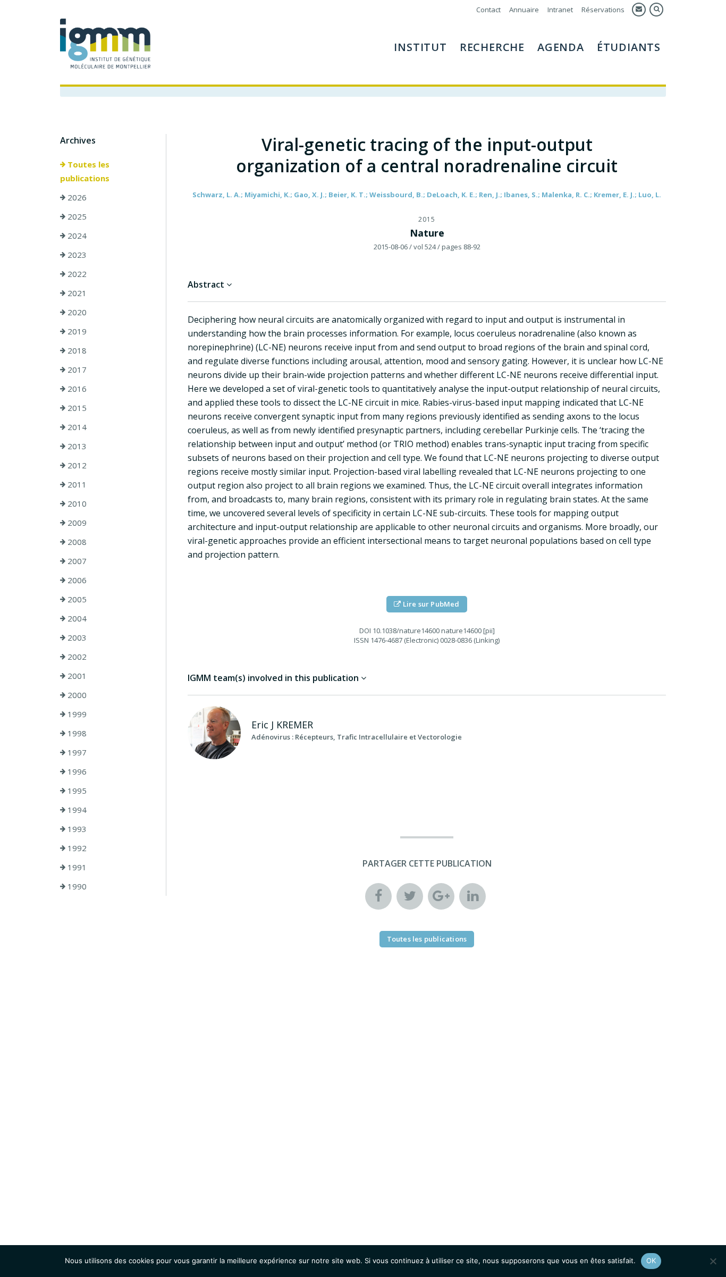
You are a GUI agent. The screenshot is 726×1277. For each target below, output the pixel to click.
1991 (76, 867)
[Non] (712, 1261)
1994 (76, 809)
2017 (76, 369)
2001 (76, 675)
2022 (76, 273)
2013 (76, 446)
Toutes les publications (84, 171)
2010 (76, 503)
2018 (76, 350)
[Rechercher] (656, 9)
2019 (76, 331)
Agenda (560, 47)
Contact (488, 9)
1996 (76, 771)
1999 (76, 714)
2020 (76, 312)
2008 (76, 541)
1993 (76, 829)
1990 (76, 886)
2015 (76, 407)
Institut (420, 47)
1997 (76, 752)
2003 (76, 637)
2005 (76, 599)
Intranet (560, 9)
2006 (76, 580)
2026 (76, 197)
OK (651, 1260)
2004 (76, 618)
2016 (76, 388)
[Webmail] (639, 9)
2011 (76, 484)
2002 (76, 656)
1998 (76, 733)
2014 (76, 427)
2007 (76, 561)
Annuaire (524, 9)
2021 (76, 293)
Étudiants (629, 47)
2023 (76, 254)
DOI (365, 630)
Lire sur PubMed (430, 604)
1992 (76, 848)
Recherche (492, 47)
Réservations (602, 9)
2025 (76, 216)
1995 (76, 790)
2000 (76, 695)
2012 (76, 465)
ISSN (361, 640)
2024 (76, 235)
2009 (76, 522)
